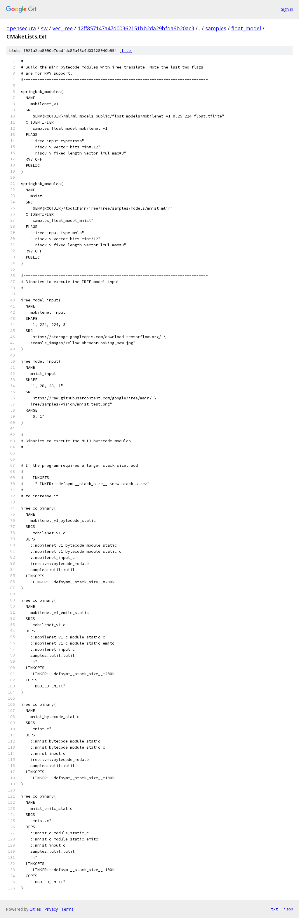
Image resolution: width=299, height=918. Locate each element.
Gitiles (35, 909)
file (126, 50)
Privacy (51, 909)
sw (44, 28)
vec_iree (63, 28)
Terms (67, 909)
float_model (246, 28)
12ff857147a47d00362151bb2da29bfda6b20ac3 (136, 28)
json (288, 909)
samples (215, 28)
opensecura (21, 28)
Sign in (287, 9)
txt (274, 909)
